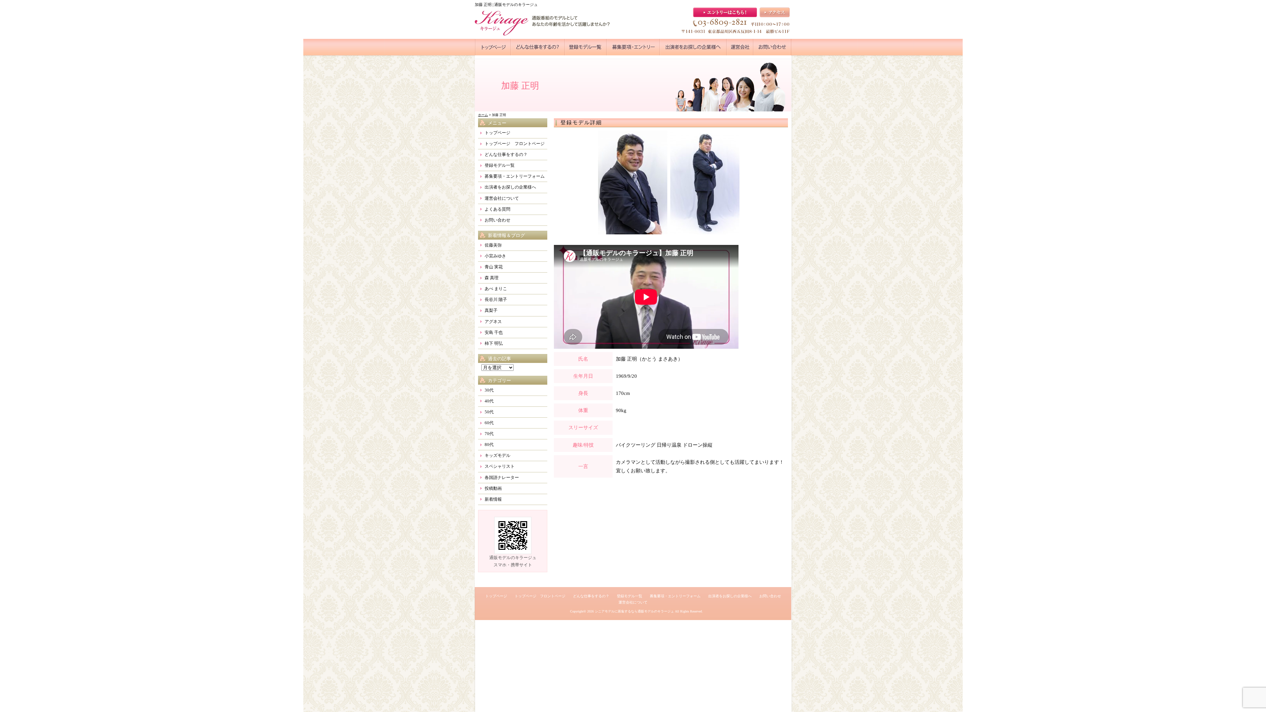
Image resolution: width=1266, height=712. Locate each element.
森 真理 (491, 277)
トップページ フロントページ (515, 143)
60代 (489, 422)
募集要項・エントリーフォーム (515, 176)
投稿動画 (493, 488)
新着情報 (493, 499)
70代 (489, 433)
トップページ (497, 132)
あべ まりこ (496, 288)
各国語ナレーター (502, 477)
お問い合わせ (497, 220)
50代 (489, 411)
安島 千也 (494, 332)
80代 (489, 444)
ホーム (483, 115)
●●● (493, 47)
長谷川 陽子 (496, 299)
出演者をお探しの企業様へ (510, 187)
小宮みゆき (495, 255)
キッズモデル (497, 455)
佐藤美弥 (493, 245)
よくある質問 (497, 209)
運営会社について (502, 198)
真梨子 (491, 310)
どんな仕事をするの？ (506, 154)
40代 (489, 401)
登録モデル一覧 (500, 165)
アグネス (493, 321)
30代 (489, 390)
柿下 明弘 (494, 343)
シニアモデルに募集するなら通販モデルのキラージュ (634, 611)
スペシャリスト (500, 466)
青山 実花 (494, 266)
